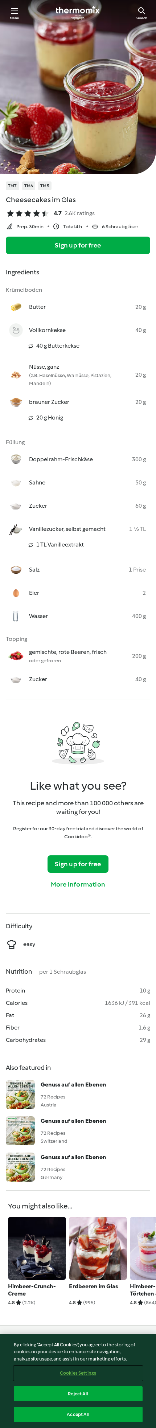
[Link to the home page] (78, 13)
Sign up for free (78, 245)
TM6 (28, 185)
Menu (15, 18)
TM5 (44, 185)
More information (78, 884)
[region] (78, 1381)
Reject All (78, 1393)
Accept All (78, 1414)
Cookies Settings (78, 1373)
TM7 (12, 185)
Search (141, 18)
